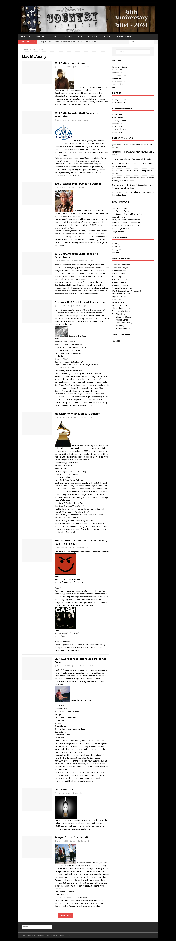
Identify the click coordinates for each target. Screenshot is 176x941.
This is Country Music (121, 328)
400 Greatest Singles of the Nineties (127, 214)
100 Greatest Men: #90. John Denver (78, 183)
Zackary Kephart (119, 120)
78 (89, 793)
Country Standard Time (122, 288)
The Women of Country (122, 322)
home (79, 37)
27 (89, 547)
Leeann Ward (117, 69)
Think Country (118, 325)
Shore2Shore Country (121, 308)
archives (40, 37)
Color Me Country (119, 279)
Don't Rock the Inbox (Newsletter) (126, 291)
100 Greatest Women (121, 211)
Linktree (115, 252)
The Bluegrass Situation (122, 317)
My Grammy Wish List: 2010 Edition (77, 413)
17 (89, 187)
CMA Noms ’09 (64, 789)
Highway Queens (119, 296)
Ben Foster (79, 67)
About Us (25, 37)
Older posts (65, 915)
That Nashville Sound (121, 311)
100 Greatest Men (119, 208)
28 (87, 120)
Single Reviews (118, 231)
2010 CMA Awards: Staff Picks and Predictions (76, 255)
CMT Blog (116, 276)
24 (91, 417)
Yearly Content (125, 37)
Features (53, 37)
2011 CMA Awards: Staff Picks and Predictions (76, 114)
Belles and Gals (118, 273)
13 (91, 841)
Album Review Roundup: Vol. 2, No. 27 (135, 159)
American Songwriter (121, 265)
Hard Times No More (121, 293)
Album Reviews (118, 217)
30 (92, 261)
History (68, 37)
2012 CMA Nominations (70, 63)
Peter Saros (117, 126)
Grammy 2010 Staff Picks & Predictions (80, 302)
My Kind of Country (120, 305)
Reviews (107, 37)
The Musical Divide (120, 320)
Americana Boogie (120, 268)
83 (93, 666)
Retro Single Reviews (121, 228)
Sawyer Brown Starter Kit (71, 837)
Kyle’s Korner (117, 299)
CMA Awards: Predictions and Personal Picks (80, 660)
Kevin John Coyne (77, 187)
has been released (91, 90)
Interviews (92, 37)
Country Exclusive (119, 282)
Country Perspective (120, 285)
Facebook (116, 246)
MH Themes (66, 935)
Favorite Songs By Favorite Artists (126, 225)
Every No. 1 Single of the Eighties (126, 219)
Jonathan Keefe (118, 81)
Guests (115, 87)
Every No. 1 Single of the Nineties (126, 222)
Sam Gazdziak (118, 84)
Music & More (118, 302)
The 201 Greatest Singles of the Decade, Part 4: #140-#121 (81, 542)
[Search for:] (141, 41)
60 (88, 67)
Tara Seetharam (80, 261)
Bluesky (115, 244)
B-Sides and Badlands (121, 270)
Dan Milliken (77, 306)
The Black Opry (118, 314)
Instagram (116, 249)
